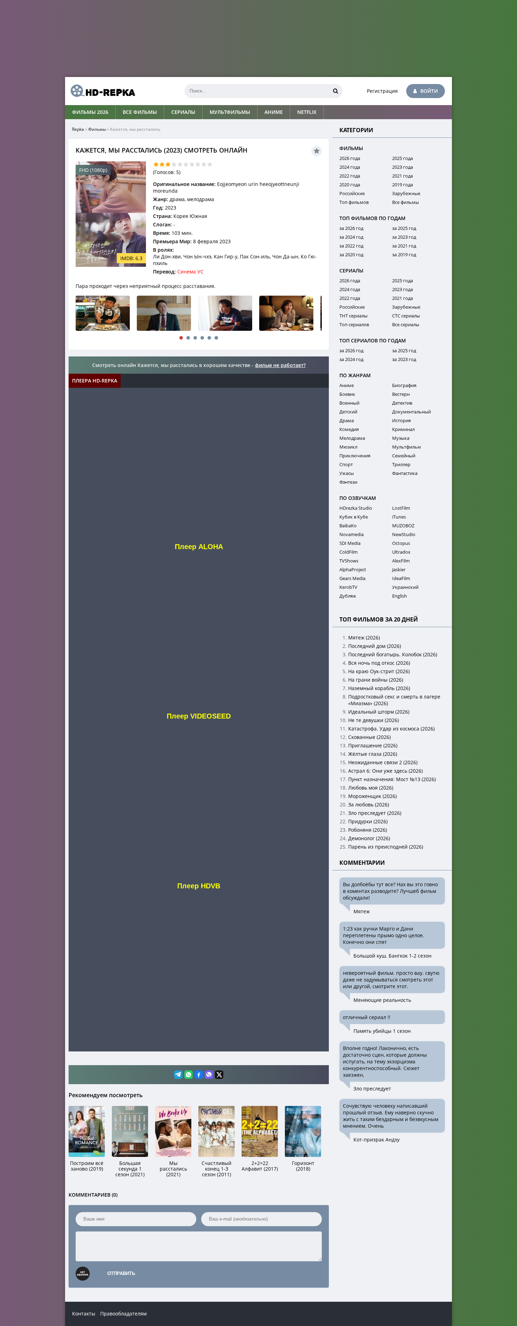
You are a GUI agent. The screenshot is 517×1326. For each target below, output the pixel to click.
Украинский (405, 587)
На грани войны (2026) (375, 679)
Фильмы (97, 129)
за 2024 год (351, 237)
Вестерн (401, 394)
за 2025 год (404, 228)
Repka (78, 129)
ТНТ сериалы (353, 316)
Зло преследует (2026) (374, 813)
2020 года (349, 184)
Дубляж (347, 596)
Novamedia (351, 534)
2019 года (402, 184)
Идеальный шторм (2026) (378, 711)
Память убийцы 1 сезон (382, 1031)
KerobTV (348, 587)
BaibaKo (348, 525)
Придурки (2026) (368, 821)
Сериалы (183, 112)
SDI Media (349, 543)
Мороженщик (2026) (372, 796)
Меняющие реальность (382, 1000)
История (401, 420)
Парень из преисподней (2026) (385, 846)
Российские (352, 193)
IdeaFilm (401, 578)
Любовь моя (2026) (370, 787)
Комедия (349, 429)
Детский (348, 411)
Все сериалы (405, 324)
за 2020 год (351, 254)
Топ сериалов (354, 324)
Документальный (411, 411)
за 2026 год (351, 228)
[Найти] (335, 91)
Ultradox (401, 552)
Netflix (307, 112)
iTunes (399, 517)
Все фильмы (140, 112)
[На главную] (100, 91)
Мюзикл (348, 447)
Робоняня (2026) (367, 829)
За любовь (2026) (368, 804)
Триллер (401, 464)
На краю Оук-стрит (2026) (379, 671)
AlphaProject (352, 569)
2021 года (402, 176)
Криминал (403, 429)
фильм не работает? (280, 365)
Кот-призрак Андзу (376, 1139)
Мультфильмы (230, 112)
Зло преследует (372, 1088)
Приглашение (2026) (372, 745)
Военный (349, 403)
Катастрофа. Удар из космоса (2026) (391, 728)
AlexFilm (401, 561)
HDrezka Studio (355, 508)
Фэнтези (348, 482)
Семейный (403, 455)
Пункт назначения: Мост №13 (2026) (392, 779)
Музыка (400, 438)
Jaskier (399, 569)
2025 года (402, 158)
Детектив (402, 403)
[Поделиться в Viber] (209, 1074)
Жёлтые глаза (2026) (372, 754)
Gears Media (352, 578)
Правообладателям (123, 1313)
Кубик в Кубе (353, 517)
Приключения (354, 455)
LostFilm (401, 508)
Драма (346, 420)
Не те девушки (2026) (373, 720)
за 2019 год (404, 254)
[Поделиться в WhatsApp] (188, 1074)
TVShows (348, 561)
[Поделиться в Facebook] (198, 1074)
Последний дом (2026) (374, 646)
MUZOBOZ (403, 525)
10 (210, 164)
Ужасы (346, 473)
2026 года (349, 158)
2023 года (402, 167)
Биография (404, 385)
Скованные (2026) (369, 737)
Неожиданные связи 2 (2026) (382, 762)
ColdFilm (348, 552)
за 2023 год (404, 237)
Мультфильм (406, 447)
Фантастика (404, 473)
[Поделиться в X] (219, 1074)
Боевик (347, 394)
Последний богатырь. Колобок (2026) (392, 654)
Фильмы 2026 (90, 112)
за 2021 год (404, 246)
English (399, 596)
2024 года (349, 167)
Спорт (346, 464)
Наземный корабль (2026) (379, 688)
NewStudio (403, 534)
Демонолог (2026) (369, 838)
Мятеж (361, 911)
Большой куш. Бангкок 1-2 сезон (392, 955)
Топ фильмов (354, 202)
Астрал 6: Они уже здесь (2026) (385, 770)
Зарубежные (406, 193)
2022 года (349, 176)
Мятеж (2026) (364, 637)
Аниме (273, 112)
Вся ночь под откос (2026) (379, 662)
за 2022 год (351, 246)
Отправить (121, 1273)
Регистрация (382, 91)
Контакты (83, 1313)
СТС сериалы (406, 316)
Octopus (401, 543)
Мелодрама (352, 438)
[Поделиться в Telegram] (178, 1074)
